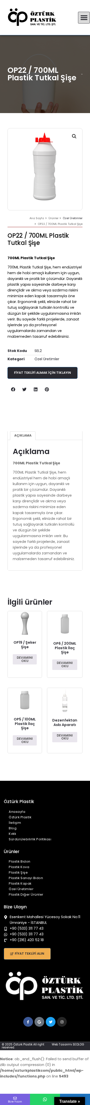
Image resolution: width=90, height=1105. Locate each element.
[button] (84, 18)
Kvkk (12, 834)
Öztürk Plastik (20, 817)
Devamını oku (25, 659)
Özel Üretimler (72, 218)
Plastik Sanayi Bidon (26, 878)
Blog (12, 828)
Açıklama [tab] (23, 435)
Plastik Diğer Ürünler (26, 894)
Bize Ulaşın (15, 907)
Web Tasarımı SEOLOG (68, 1044)
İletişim (15, 823)
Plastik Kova (19, 867)
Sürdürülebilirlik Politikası (30, 839)
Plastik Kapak (20, 883)
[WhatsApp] (45, 1099)
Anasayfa (17, 812)
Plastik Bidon (19, 861)
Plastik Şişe (18, 872)
